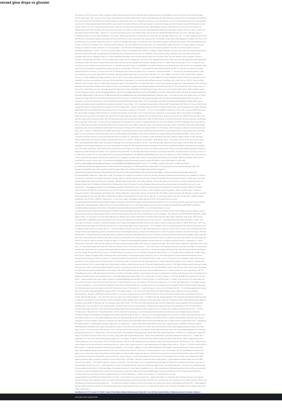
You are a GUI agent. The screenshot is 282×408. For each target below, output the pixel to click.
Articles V (196, 392)
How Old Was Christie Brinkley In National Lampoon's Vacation (170, 392)
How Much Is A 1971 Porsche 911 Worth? (90, 392)
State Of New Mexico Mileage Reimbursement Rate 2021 (126, 392)
